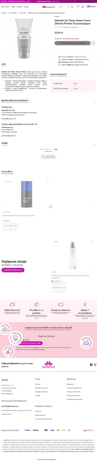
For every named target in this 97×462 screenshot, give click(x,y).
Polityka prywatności (73, 395)
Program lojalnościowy (74, 388)
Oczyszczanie (13, 13)
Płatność (38, 411)
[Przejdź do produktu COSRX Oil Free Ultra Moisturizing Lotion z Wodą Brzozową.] (72, 254)
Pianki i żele (22, 13)
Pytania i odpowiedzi (73, 392)
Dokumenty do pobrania (75, 399)
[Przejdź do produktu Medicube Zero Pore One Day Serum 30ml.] (26, 194)
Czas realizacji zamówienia (43, 419)
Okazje (26, 7)
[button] (5, 7)
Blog (29, 1)
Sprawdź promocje (13, 270)
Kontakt (4, 1)
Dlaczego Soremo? (41, 388)
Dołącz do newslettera (30, 343)
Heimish (57, 16)
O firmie (37, 384)
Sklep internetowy (46, 459)
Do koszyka (9, 225)
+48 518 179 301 (7, 414)
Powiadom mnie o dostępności (74, 43)
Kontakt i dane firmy (41, 392)
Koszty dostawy (40, 415)
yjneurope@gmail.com (9, 136)
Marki (13, 7)
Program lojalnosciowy (17, 1)
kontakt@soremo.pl (10, 406)
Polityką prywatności (39, 349)
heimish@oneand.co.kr (9, 119)
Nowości (19, 7)
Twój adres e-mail (23, 340)
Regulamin (36, 347)
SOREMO (4, 13)
